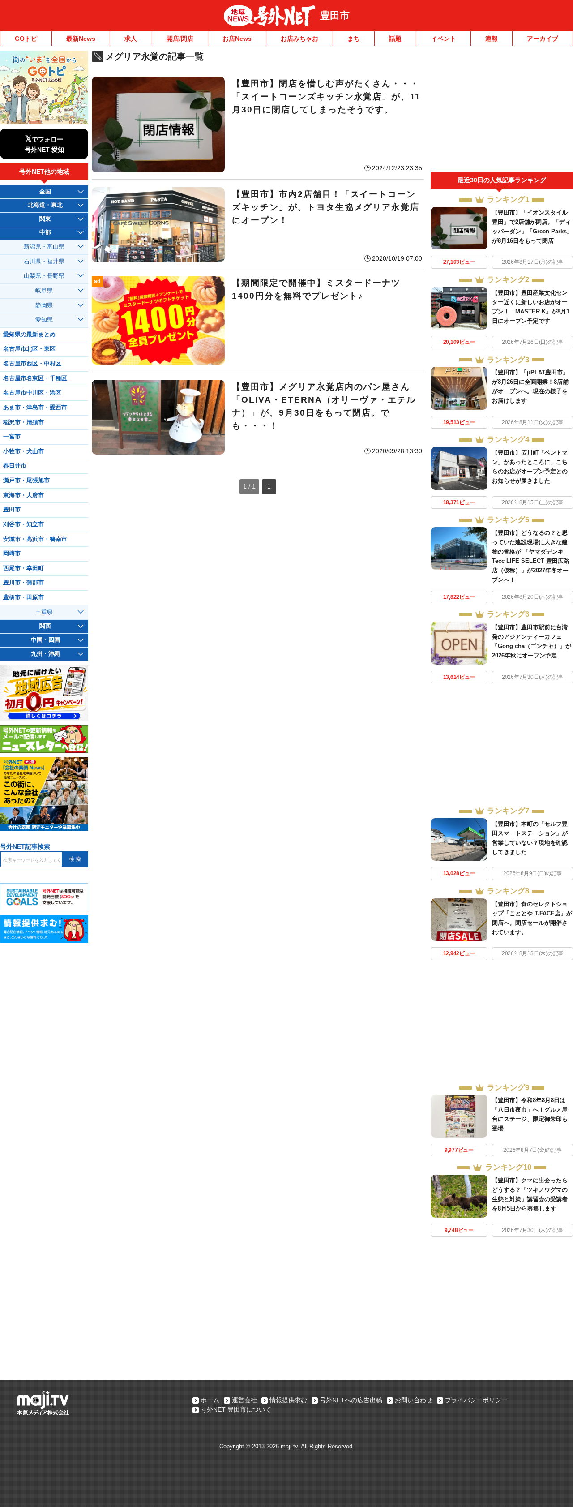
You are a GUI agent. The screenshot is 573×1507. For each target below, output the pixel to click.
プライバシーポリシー (476, 1400)
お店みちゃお (299, 38)
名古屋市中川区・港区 (32, 393)
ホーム (210, 1400)
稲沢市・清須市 (23, 422)
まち (353, 38)
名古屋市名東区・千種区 (35, 378)
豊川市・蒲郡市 (23, 583)
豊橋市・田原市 (23, 597)
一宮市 (12, 437)
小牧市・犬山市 (23, 451)
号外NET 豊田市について (236, 1409)
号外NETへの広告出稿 (351, 1400)
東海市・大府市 (23, 495)
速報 (491, 38)
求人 (130, 38)
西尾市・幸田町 (23, 568)
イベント (443, 38)
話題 (395, 38)
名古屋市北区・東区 (29, 349)
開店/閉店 (180, 38)
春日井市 (14, 466)
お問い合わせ (413, 1400)
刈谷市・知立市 (23, 524)
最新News (80, 38)
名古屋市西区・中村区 (32, 364)
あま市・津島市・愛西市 (35, 407)
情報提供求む (288, 1400)
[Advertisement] (502, 111)
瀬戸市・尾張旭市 (26, 480)
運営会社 (244, 1400)
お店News (237, 38)
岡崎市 (12, 553)
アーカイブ (542, 38)
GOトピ (26, 38)
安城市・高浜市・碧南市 (35, 539)
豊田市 (335, 15)
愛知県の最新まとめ (29, 334)
